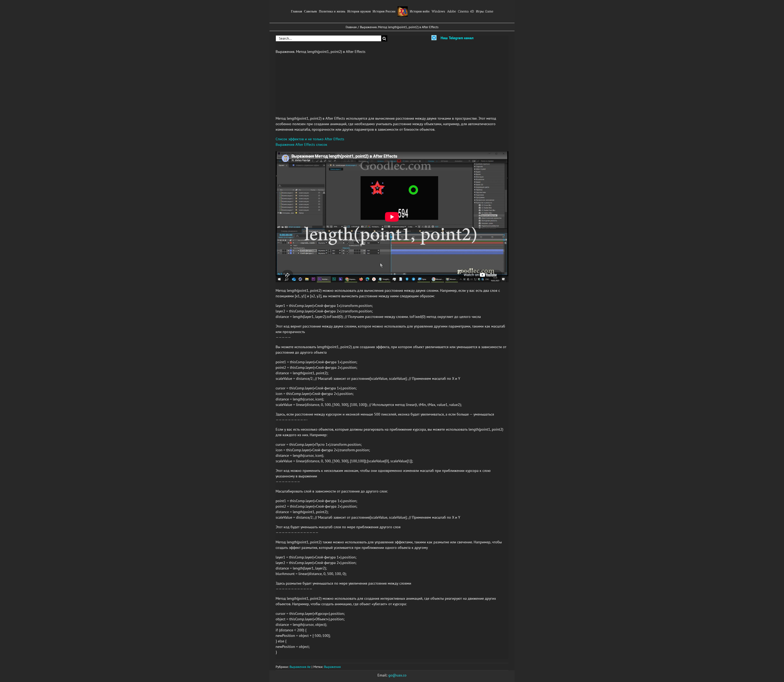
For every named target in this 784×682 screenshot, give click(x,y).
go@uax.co (397, 675)
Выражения (332, 667)
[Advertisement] (392, 87)
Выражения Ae (300, 667)
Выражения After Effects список (301, 144)
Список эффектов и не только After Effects (310, 139)
